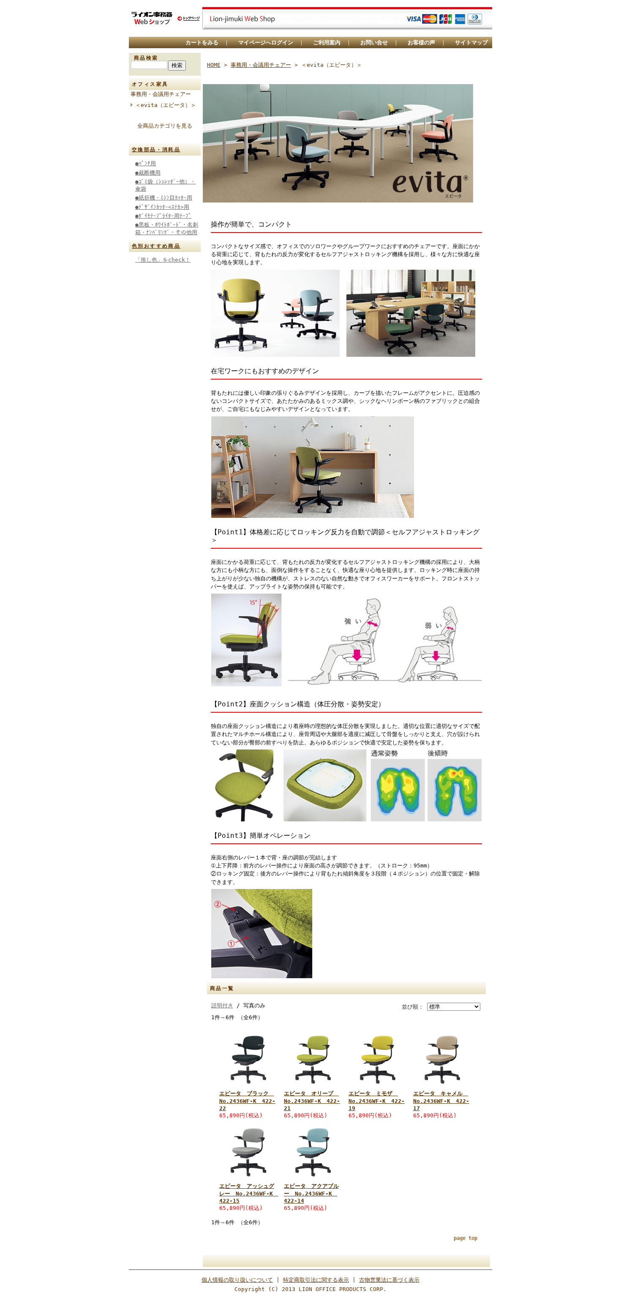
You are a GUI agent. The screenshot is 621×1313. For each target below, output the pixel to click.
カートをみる (201, 42)
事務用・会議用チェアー (161, 94)
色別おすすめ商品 (156, 246)
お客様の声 (421, 42)
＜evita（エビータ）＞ (165, 105)
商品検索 (146, 58)
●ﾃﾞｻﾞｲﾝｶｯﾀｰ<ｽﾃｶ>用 (162, 207)
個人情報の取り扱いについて (237, 1280)
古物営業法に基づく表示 (389, 1280)
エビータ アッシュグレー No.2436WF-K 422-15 (248, 1193)
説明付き (222, 1005)
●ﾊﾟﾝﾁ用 (145, 163)
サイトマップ (471, 42)
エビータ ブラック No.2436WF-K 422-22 (247, 1100)
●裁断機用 (148, 173)
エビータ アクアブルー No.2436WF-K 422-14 (311, 1193)
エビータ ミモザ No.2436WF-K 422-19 (377, 1100)
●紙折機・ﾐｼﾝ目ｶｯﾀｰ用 (163, 197)
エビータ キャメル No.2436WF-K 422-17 (441, 1100)
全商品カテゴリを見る (164, 126)
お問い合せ (374, 42)
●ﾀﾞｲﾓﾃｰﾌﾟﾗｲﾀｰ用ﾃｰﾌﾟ (163, 216)
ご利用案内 (326, 42)
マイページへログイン (265, 42)
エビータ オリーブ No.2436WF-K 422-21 (312, 1100)
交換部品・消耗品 (156, 150)
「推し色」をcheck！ (163, 260)
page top (465, 1238)
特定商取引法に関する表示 (316, 1280)
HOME (214, 65)
